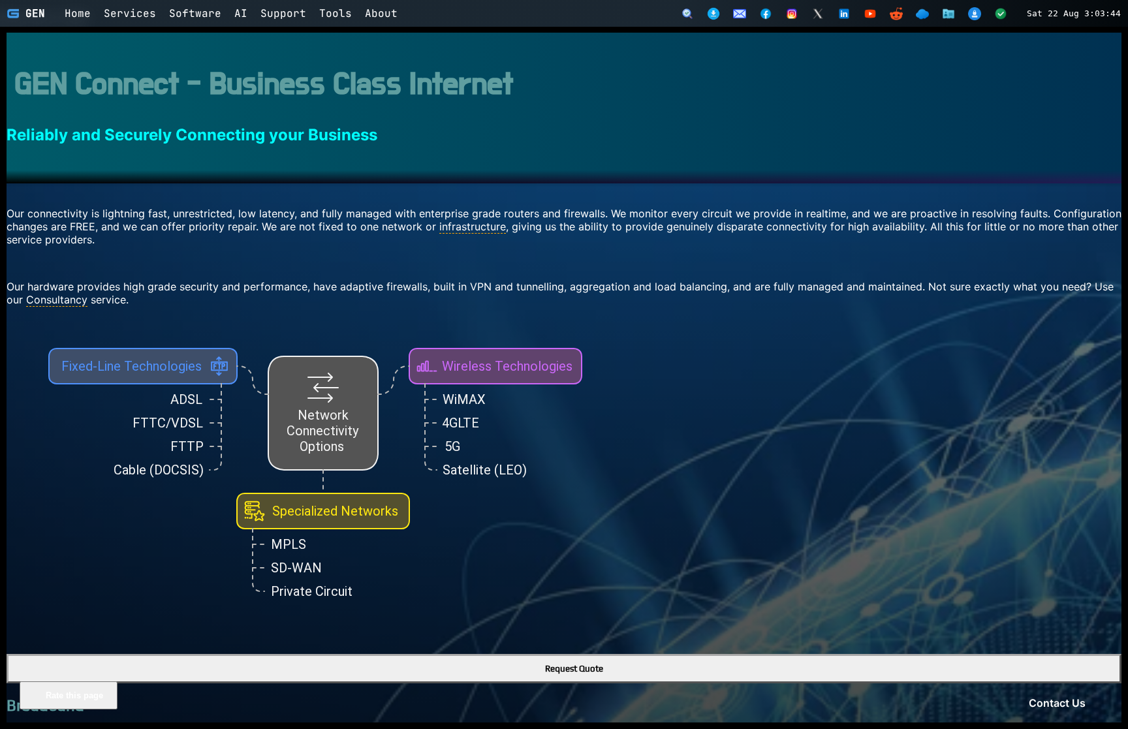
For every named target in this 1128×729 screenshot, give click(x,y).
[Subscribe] (739, 13)
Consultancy (56, 299)
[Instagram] (791, 13)
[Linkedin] (844, 13)
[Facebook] (765, 13)
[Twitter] (817, 13)
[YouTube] (870, 13)
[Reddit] (896, 13)
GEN (35, 13)
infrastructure (472, 226)
